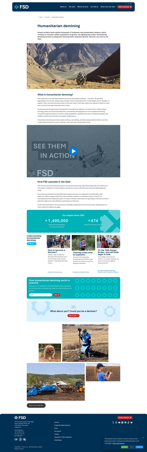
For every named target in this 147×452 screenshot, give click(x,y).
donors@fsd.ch (19, 435)
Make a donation (124, 7)
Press (55, 428)
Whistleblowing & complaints (35, 447)
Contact (56, 422)
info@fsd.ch (18, 427)
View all (30, 243)
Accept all (124, 447)
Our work (72, 7)
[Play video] (73, 151)
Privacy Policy (18, 447)
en (126, 3)
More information (119, 443)
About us (63, 7)
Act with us (94, 7)
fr (128, 3)
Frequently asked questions (62, 425)
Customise (139, 447)
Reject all (132, 447)
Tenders (56, 434)
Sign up (56, 295)
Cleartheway (58, 440)
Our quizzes (57, 431)
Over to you (72, 315)
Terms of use (25, 447)
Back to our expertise (36, 405)
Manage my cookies (19, 448)
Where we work (82, 7)
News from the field (108, 7)
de (131, 3)
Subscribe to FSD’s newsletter (63, 437)
